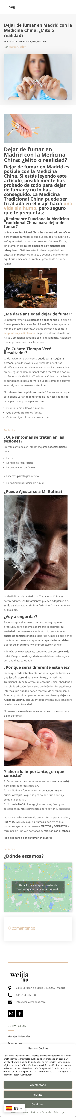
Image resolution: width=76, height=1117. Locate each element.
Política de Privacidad (41, 1112)
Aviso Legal (59, 1112)
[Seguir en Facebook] (19, 1013)
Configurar (38, 1104)
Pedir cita (9, 430)
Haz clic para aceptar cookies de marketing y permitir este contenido (38, 887)
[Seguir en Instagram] (11, 1013)
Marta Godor (17, 47)
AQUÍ (30, 1065)
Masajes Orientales (19, 1036)
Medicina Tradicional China (33, 41)
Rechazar (38, 1094)
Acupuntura (15, 1043)
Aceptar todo (38, 1085)
